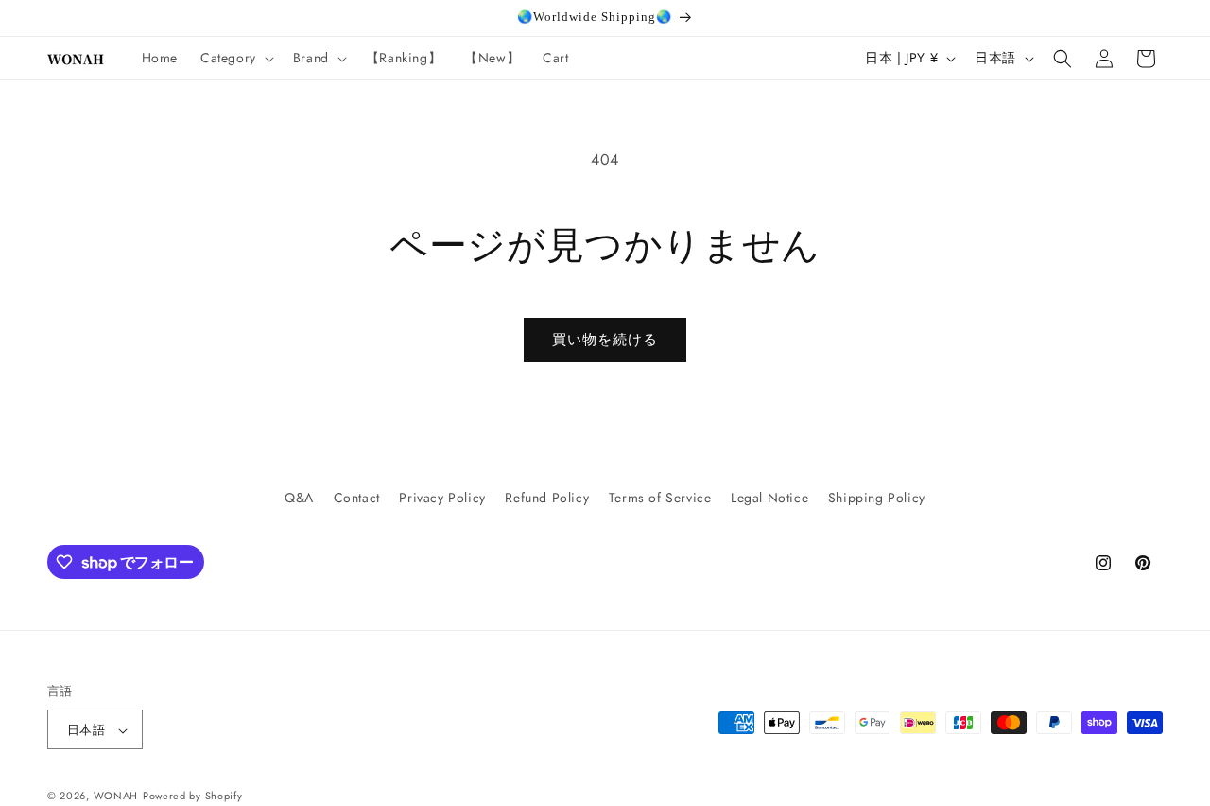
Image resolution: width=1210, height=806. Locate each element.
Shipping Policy (876, 497)
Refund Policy (547, 497)
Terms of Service (660, 497)
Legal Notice (769, 497)
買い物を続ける (605, 339)
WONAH (116, 796)
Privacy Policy (442, 497)
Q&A (299, 497)
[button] (235, 58)
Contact (357, 497)
